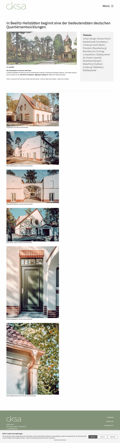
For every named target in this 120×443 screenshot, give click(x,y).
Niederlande (89, 41)
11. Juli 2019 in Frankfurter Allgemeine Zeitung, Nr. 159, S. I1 (36, 74)
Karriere (110, 417)
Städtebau (98, 67)
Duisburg (87, 67)
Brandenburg (99, 48)
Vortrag (100, 51)
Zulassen (92, 437)
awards (97, 57)
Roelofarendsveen (92, 60)
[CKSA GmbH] (16, 6)
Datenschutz (109, 425)
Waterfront (88, 64)
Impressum (110, 421)
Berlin (102, 45)
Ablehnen (102, 437)
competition (89, 54)
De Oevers (88, 57)
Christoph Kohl (90, 45)
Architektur (102, 41)
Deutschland (103, 38)
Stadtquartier (103, 54)
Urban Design (89, 38)
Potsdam (87, 48)
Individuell (112, 437)
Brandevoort (89, 51)
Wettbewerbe (89, 70)
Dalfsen (98, 64)
